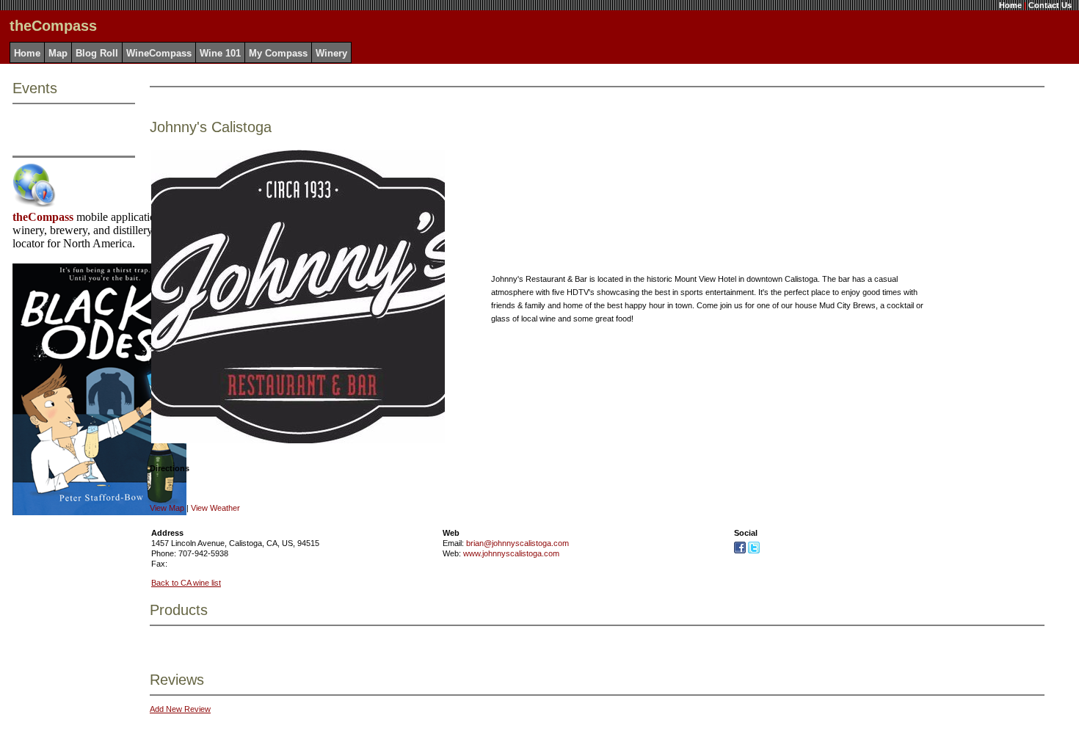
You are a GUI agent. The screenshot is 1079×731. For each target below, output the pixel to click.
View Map (167, 507)
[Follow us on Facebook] (740, 550)
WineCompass (159, 53)
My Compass (278, 53)
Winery (331, 53)
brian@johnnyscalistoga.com (517, 543)
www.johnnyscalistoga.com (511, 553)
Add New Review (180, 709)
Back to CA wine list (186, 582)
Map (58, 53)
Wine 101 (220, 53)
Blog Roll (97, 53)
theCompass (42, 217)
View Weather (215, 507)
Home (1010, 5)
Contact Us (1050, 5)
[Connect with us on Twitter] (754, 550)
